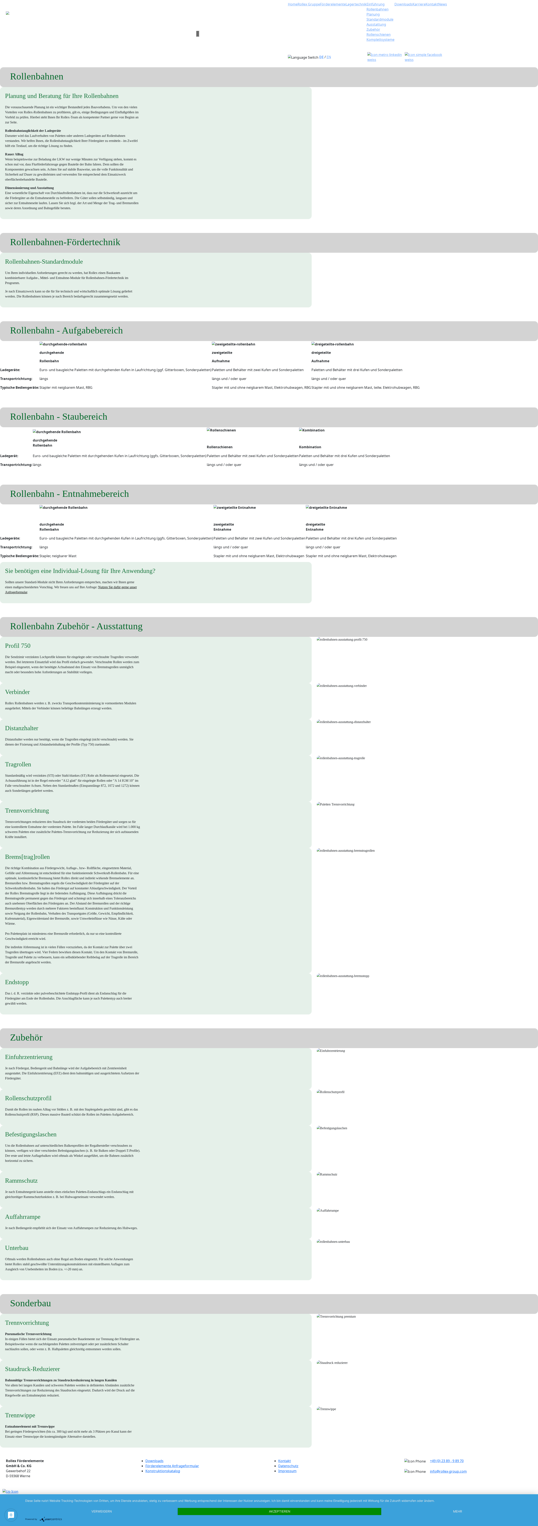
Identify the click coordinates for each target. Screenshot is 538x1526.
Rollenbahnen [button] (378, 9)
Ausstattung (376, 24)
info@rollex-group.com (448, 1471)
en (329, 57)
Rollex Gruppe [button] (309, 4)
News (442, 4)
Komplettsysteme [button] (380, 39)
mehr (457, 1511)
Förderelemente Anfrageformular (172, 1466)
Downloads (403, 4)
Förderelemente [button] (333, 4)
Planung (373, 14)
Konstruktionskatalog (162, 1471)
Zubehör (373, 29)
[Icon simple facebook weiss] (424, 56)
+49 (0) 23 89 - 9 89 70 (447, 1461)
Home (293, 4)
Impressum (287, 1471)
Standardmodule (380, 19)
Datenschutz (288, 1466)
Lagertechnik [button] (356, 4)
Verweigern (101, 1511)
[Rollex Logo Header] (98, 34)
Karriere (419, 4)
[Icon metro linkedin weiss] (385, 56)
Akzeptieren (279, 1511)
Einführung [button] (376, 4)
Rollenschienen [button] (379, 34)
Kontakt (432, 4)
